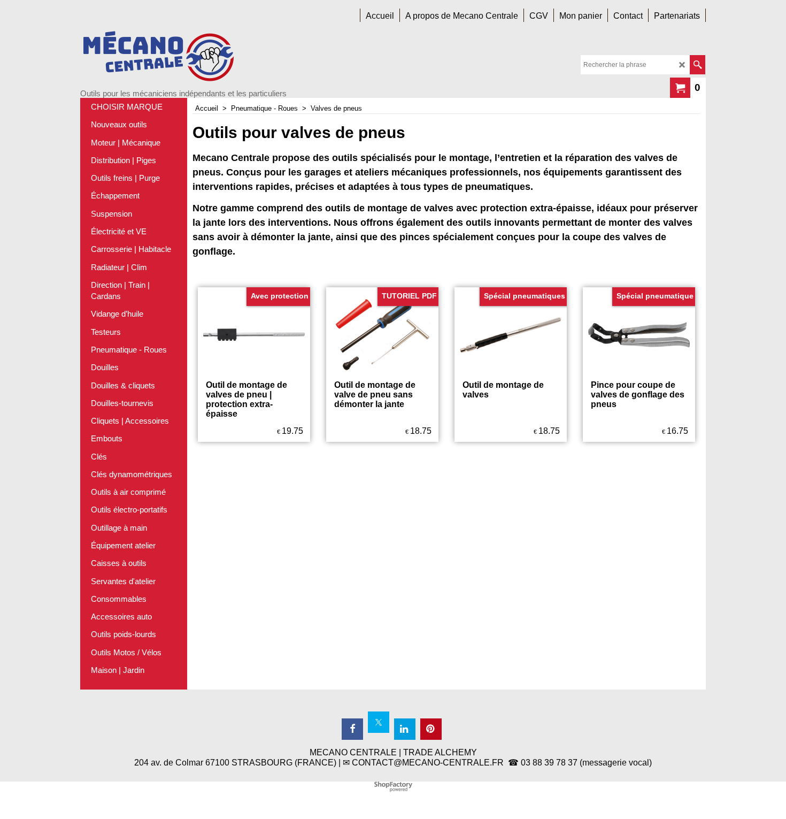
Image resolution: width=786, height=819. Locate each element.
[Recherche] (697, 64)
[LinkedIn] (404, 729)
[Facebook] (352, 729)
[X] (378, 722)
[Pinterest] (431, 729)
